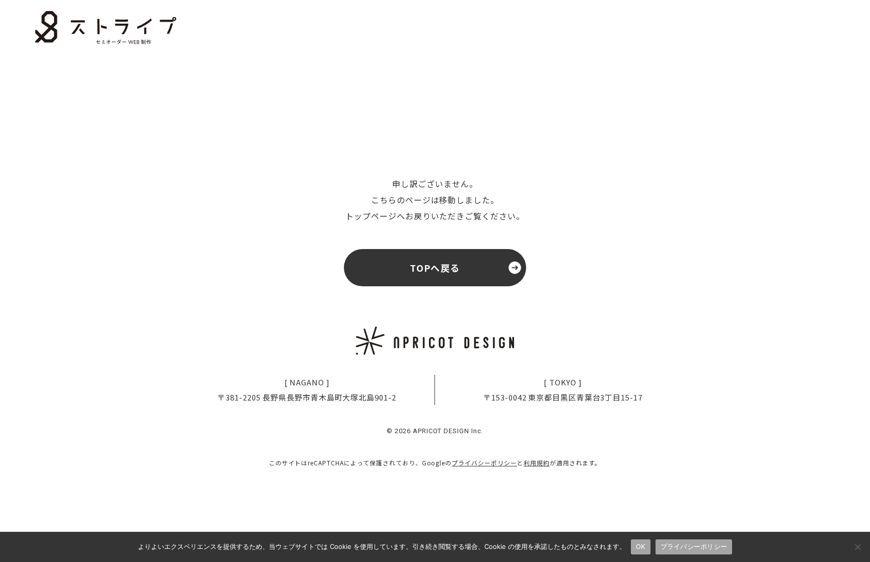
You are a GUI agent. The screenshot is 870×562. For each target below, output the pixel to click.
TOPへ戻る (435, 267)
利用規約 (537, 462)
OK (640, 546)
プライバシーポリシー (484, 462)
